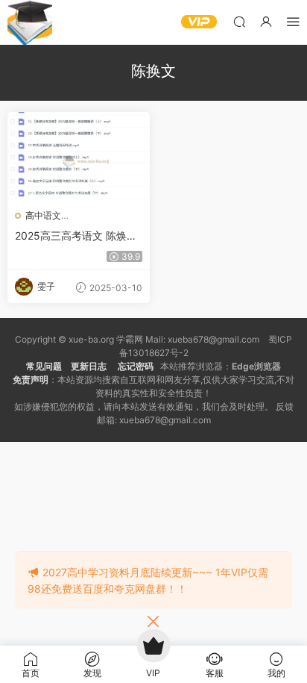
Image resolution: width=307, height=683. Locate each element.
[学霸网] (29, 22)
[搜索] (239, 21)
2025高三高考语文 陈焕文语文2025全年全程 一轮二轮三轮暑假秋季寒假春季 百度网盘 (76, 236)
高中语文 (43, 215)
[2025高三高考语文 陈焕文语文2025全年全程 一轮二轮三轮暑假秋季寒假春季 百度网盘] (78, 157)
